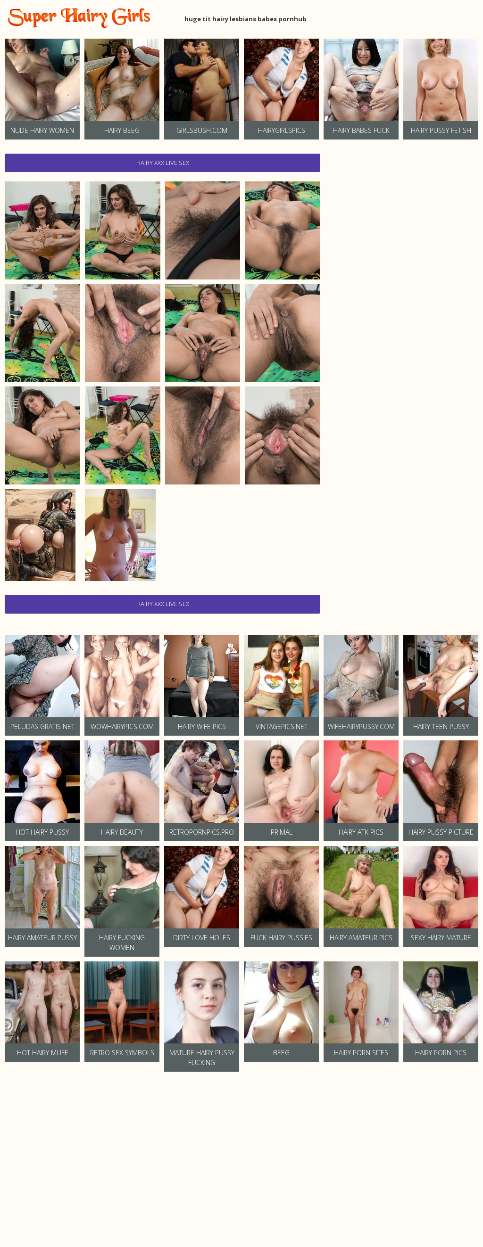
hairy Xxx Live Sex (162, 162)
